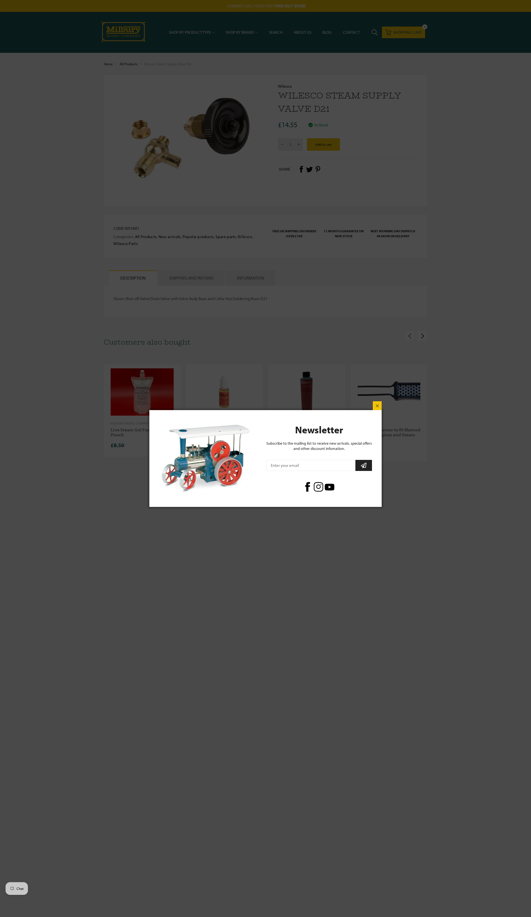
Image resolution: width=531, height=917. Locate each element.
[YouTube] (329, 487)
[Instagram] (318, 487)
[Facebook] (307, 487)
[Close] (377, 405)
